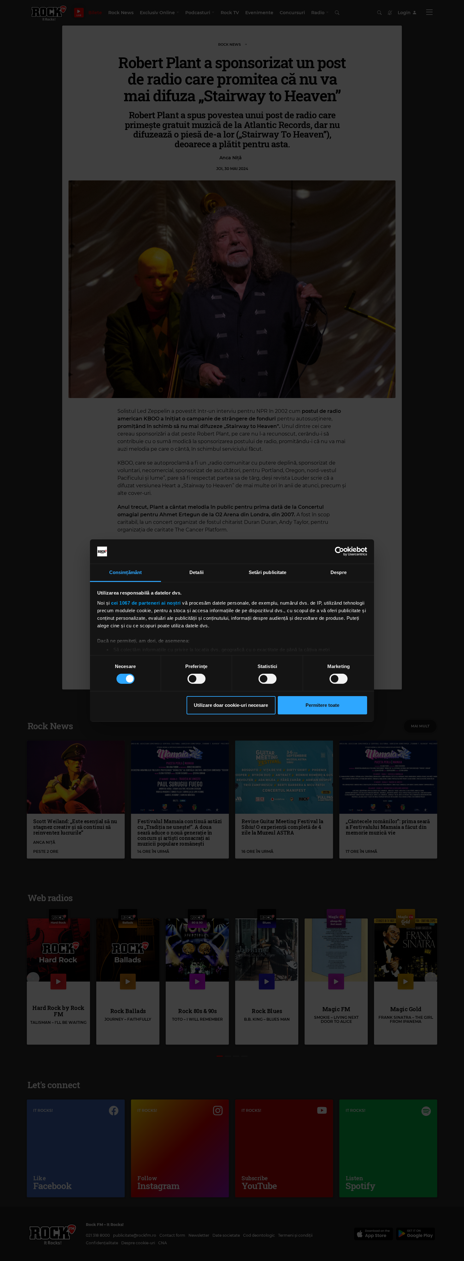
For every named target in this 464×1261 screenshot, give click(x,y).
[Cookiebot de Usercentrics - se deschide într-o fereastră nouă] (339, 551)
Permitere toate (322, 705)
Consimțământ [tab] (125, 572)
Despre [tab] (338, 572)
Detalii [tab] (196, 572)
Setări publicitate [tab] (268, 572)
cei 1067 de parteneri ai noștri (146, 603)
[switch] (196, 679)
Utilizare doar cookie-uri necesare (231, 705)
